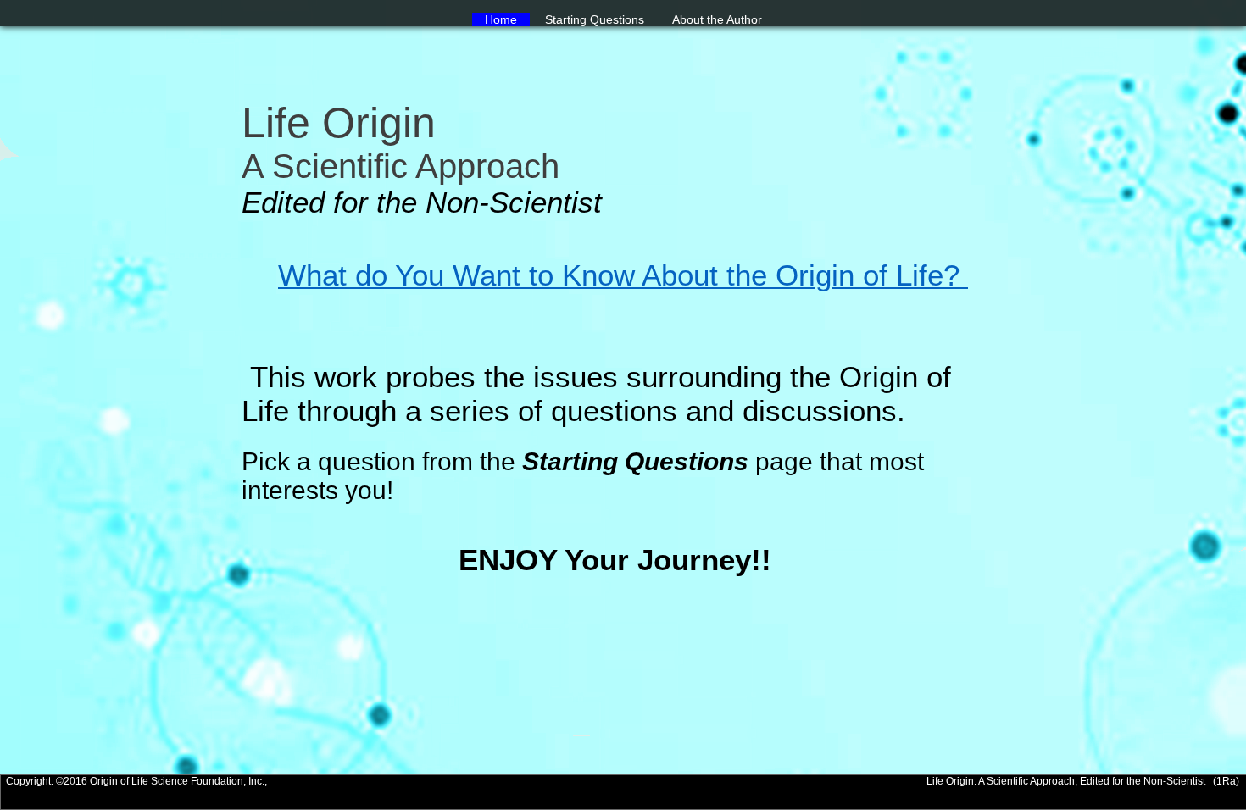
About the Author (717, 19)
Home (501, 19)
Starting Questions (594, 19)
